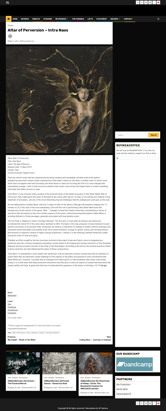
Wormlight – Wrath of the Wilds (21, 338)
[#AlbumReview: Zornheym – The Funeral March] (23, 363)
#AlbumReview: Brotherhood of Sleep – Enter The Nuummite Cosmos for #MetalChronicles (94, 385)
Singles (36, 19)
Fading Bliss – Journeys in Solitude (95, 338)
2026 (9, 378)
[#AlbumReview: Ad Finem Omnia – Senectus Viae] (59, 363)
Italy (28, 332)
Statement (101, 19)
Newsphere (91, 408)
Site (9, 304)
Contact (128, 19)
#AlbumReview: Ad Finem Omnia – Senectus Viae (56, 382)
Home (15, 19)
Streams (47, 19)
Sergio (41, 332)
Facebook (12, 307)
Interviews (60, 19)
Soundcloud (13, 310)
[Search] (158, 19)
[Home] (8, 19)
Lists (90, 19)
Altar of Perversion (18, 332)
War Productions (123, 384)
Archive (114, 19)
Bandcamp (12, 295)
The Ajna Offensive (52, 332)
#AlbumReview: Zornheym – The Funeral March (21, 382)
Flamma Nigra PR (123, 394)
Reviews (25, 19)
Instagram (12, 313)
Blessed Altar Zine (22, 10)
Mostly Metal (122, 389)
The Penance (78, 19)
